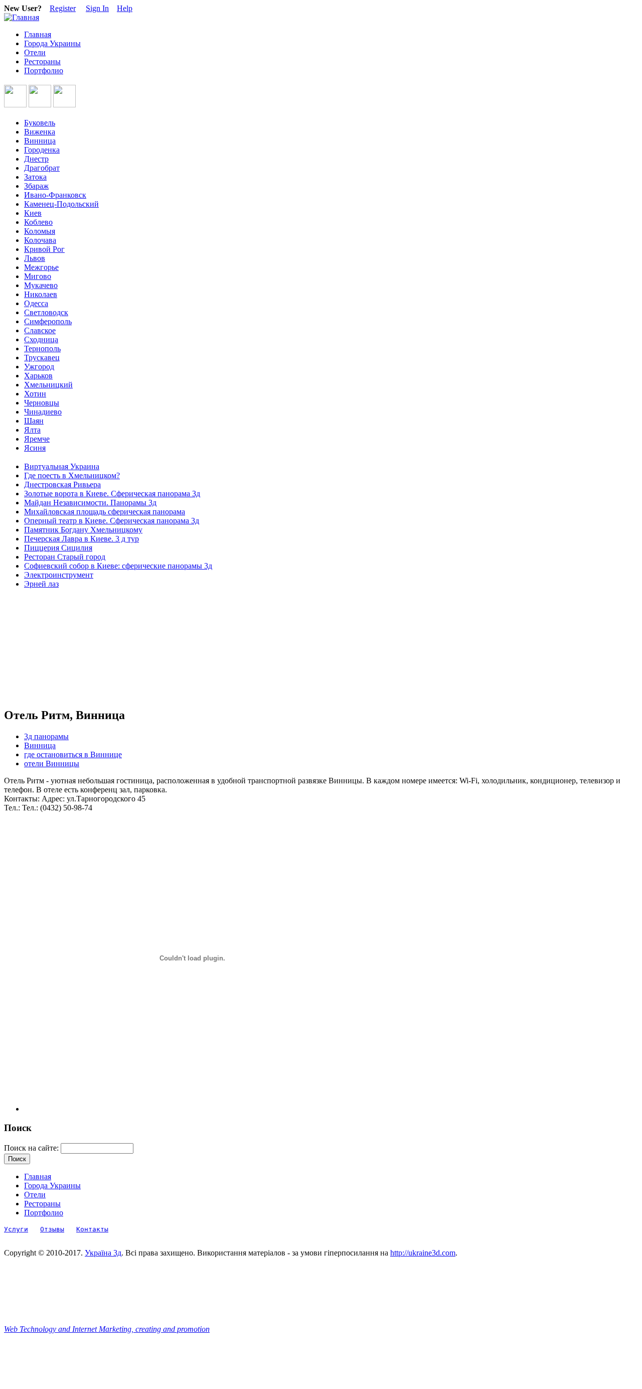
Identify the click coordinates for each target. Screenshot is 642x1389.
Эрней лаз (41, 584)
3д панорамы (46, 736)
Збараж (36, 186)
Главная (37, 34)
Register (63, 8)
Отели (35, 52)
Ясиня (35, 448)
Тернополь (42, 348)
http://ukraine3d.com (422, 1252)
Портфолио (43, 70)
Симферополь (48, 321)
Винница (40, 140)
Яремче (37, 439)
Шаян (34, 420)
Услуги (16, 1229)
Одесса (36, 303)
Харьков (38, 375)
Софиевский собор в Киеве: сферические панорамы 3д (118, 566)
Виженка (39, 131)
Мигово (37, 276)
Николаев (40, 294)
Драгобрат (42, 168)
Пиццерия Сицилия (58, 547)
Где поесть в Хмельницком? (72, 475)
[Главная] (21, 17)
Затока (35, 177)
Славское (40, 330)
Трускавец (42, 357)
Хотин (35, 393)
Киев (33, 213)
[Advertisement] (49, 648)
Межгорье (41, 267)
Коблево (38, 222)
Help (124, 8)
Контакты (92, 1229)
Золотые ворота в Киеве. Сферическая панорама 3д (112, 493)
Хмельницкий (48, 384)
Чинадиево (43, 411)
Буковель (39, 122)
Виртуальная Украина (61, 466)
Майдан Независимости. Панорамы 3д (90, 502)
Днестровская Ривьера (62, 484)
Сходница (41, 339)
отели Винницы (51, 763)
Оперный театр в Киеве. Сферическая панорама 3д (111, 520)
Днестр (36, 159)
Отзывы (52, 1229)
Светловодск (46, 312)
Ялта (32, 430)
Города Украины (52, 43)
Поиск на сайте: (32, 1148)
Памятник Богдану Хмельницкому (83, 529)
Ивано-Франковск (55, 195)
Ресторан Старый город (64, 556)
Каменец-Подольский (61, 204)
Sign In (97, 8)
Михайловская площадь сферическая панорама (104, 511)
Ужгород (39, 366)
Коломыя (39, 231)
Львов (34, 258)
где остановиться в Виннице (73, 754)
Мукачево (41, 285)
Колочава (40, 240)
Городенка (42, 150)
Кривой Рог (44, 249)
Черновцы (41, 402)
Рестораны (42, 61)
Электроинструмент (58, 575)
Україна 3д (103, 1252)
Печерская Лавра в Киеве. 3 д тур (81, 538)
